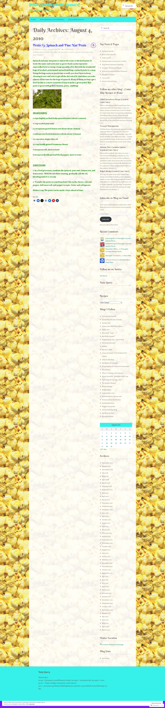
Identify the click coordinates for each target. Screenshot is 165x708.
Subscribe (105, 219)
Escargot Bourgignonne (109, 126)
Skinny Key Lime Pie (109, 54)
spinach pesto (38, 55)
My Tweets (103, 276)
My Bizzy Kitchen (108, 413)
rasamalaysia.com (108, 393)
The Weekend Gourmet (110, 363)
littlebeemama (110, 243)
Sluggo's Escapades (108, 406)
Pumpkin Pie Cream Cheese (111, 68)
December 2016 (107, 503)
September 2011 (107, 573)
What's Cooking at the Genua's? (54, 4)
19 (120, 439)
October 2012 (106, 546)
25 (116, 443)
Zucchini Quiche (108, 51)
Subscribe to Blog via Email (114, 198)
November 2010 (107, 603)
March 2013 (106, 530)
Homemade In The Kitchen (111, 400)
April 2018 (105, 479)
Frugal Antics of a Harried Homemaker (115, 366)
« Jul (101, 449)
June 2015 (105, 513)
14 (130, 436)
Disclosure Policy (76, 19)
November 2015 (107, 509)
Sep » (105, 449)
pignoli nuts (80, 52)
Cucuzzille (106, 78)
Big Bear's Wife (107, 349)
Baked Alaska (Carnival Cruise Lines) (114, 171)
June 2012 (105, 553)
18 (116, 439)
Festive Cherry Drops (109, 81)
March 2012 (106, 556)
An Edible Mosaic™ (108, 336)
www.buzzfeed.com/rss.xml (112, 396)
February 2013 (107, 533)
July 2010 (105, 616)
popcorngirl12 (54, 49)
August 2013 (106, 523)
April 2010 (105, 626)
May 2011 (105, 583)
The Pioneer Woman (109, 383)
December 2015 (107, 506)
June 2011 (105, 580)
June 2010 (105, 620)
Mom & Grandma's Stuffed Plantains (114, 71)
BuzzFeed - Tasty (108, 333)
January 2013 (106, 536)
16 (107, 439)
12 (120, 436)
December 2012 (107, 540)
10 (111, 436)
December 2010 (107, 600)
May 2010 (105, 623)
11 (116, 436)
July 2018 (105, 473)
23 (107, 443)
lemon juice (39, 52)
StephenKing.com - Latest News (113, 339)
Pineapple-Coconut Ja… (113, 255)
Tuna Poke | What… (112, 249)
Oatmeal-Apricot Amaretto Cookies (114, 61)
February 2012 (107, 560)
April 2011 (105, 586)
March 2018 (106, 483)
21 (129, 439)
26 (120, 443)
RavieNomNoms (107, 416)
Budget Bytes (106, 390)
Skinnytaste (106, 370)
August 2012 (106, 550)
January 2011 (106, 596)
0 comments (68, 49)
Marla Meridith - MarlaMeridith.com (115, 376)
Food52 (104, 346)
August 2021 (106, 466)
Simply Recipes (107, 386)
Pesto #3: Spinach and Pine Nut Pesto (59, 45)
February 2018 (107, 486)
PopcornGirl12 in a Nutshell (52, 19)
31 (111, 446)
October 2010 (106, 606)
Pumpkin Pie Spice (108, 74)
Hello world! (106, 58)
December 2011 (107, 563)
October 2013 (106, 520)
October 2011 (106, 570)
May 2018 (105, 476)
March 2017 (106, 500)
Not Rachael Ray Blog (109, 410)
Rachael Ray (106, 323)
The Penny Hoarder (108, 343)
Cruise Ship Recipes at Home (112, 319)
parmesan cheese (67, 52)
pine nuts (89, 52)
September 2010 (107, 610)
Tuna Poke (127, 255)
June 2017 (105, 493)
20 (125, 439)
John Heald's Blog (108, 359)
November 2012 (107, 543)
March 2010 (106, 630)
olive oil (57, 52)
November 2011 (107, 566)
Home (33, 19)
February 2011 (106, 593)
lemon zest (49, 52)
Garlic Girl (105, 329)
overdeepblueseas (108, 403)
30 (107, 446)
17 (111, 439)
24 (111, 443)
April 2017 (105, 496)
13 (125, 436)
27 (125, 443)
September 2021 (107, 463)
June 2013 (105, 526)
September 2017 (107, 490)
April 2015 (105, 516)
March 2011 (106, 590)
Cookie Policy (32, 704)
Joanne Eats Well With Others (112, 326)
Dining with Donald (109, 316)
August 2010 (106, 613)
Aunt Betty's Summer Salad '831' (113, 64)
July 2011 (105, 576)
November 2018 (107, 469)
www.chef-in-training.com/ (111, 380)
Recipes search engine (105, 289)
